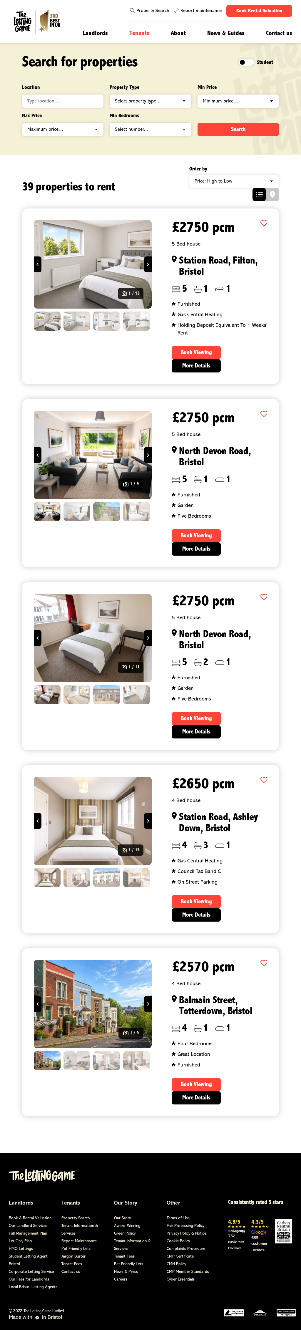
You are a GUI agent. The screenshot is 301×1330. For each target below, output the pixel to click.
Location (31, 87)
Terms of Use (178, 1218)
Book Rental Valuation (259, 11)
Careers (120, 1279)
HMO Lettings (21, 1249)
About (178, 33)
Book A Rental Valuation (30, 1218)
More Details (196, 366)
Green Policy (125, 1233)
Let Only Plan (20, 1241)
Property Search (152, 11)
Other (173, 1203)
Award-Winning (127, 1226)
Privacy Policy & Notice (186, 1233)
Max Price (32, 116)
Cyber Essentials (181, 1279)
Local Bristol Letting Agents (33, 1287)
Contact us (279, 33)
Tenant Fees (71, 1264)
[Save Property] (263, 224)
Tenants (139, 33)
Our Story (125, 1203)
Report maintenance (201, 11)
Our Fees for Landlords (29, 1279)
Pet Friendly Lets (76, 1249)
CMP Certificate (180, 1256)
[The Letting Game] (41, 22)
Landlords (95, 33)
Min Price (207, 87)
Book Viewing (196, 353)
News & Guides (226, 33)
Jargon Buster (73, 1256)
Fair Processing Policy (185, 1226)
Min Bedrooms (124, 116)
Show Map (272, 194)
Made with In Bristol (35, 1317)
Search (238, 129)
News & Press (126, 1272)
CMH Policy (176, 1264)
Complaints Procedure (186, 1249)
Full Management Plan (28, 1233)
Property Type (124, 87)
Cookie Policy (178, 1241)
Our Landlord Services (28, 1226)
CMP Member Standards (188, 1272)
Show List (259, 194)
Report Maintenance (79, 1241)
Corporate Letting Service (31, 1272)
